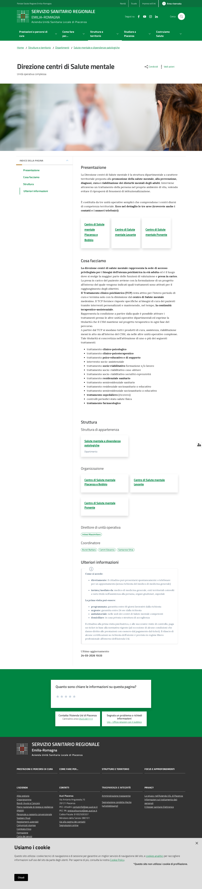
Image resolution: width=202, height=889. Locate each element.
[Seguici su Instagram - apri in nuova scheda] (149, 16)
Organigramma (24, 799)
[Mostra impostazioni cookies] (199, 444)
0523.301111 (86, 718)
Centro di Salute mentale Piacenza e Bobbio (99, 482)
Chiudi (21, 877)
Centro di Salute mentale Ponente (99, 505)
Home (20, 48)
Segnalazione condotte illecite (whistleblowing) (116, 804)
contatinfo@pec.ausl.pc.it (85, 807)
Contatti (64, 787)
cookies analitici (154, 856)
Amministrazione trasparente (116, 796)
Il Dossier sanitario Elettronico (159, 807)
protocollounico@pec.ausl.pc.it (82, 810)
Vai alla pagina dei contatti (72, 821)
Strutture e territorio (39, 48)
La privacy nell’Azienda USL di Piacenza (163, 796)
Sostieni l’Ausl (23, 818)
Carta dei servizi (24, 836)
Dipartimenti (62, 48)
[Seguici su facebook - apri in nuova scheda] (137, 16)
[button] (181, 16)
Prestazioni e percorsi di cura (35, 769)
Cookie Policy (117, 860)
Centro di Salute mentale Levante (149, 482)
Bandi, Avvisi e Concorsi (28, 803)
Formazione (22, 832)
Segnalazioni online (68, 825)
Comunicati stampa (26, 825)
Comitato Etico (24, 829)
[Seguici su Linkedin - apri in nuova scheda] (155, 16)
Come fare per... (68, 769)
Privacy (149, 787)
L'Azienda (22, 787)
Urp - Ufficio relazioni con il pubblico (124, 722)
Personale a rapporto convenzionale (34, 814)
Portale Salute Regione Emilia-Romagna (34, 3)
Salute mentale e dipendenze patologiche (97, 48)
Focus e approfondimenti (159, 769)
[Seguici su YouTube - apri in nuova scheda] (143, 16)
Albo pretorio (23, 796)
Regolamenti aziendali (27, 821)
